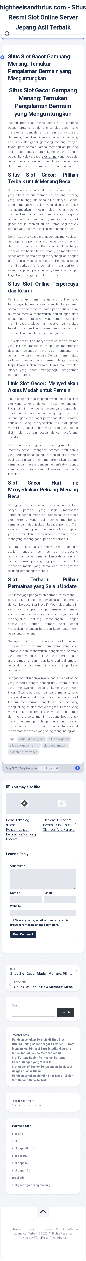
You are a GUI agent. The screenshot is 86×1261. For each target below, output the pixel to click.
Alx (65, 1237)
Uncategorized (49, 768)
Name (15, 892)
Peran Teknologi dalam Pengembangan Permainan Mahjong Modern (21, 829)
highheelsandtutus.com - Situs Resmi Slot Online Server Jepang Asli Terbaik (43, 17)
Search (16, 1005)
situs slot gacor (59, 739)
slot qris (17, 1133)
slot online (49, 156)
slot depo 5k (20, 1163)
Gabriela (31, 768)
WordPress (41, 1237)
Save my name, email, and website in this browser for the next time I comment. (39, 923)
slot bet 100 (19, 1155)
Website (15, 906)
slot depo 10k (21, 1170)
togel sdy (18, 1177)
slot (14, 1141)
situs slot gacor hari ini (24, 745)
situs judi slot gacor (31, 739)
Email (49, 892)
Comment (17, 865)
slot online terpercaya (23, 752)
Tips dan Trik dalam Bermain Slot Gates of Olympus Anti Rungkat (59, 825)
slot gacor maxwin (55, 745)
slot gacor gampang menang (31, 1185)
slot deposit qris (23, 1148)
